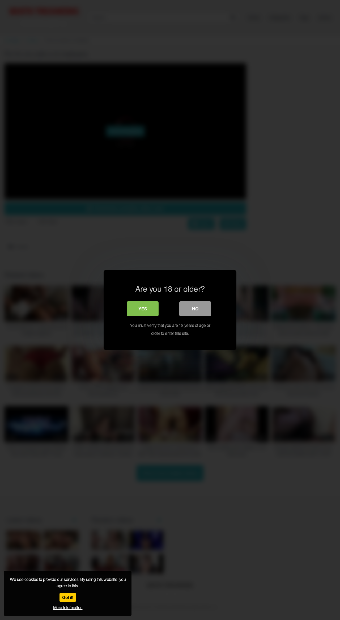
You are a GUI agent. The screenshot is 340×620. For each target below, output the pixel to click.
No (195, 309)
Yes (142, 309)
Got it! (67, 597)
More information (68, 607)
